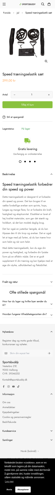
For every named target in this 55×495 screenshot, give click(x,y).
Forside (7, 12)
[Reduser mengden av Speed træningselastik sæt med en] (14, 94)
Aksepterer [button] (23, 489)
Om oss (6, 402)
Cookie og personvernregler (16, 417)
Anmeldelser (8, 407)
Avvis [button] (9, 489)
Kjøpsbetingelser (10, 412)
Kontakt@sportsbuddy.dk (14, 379)
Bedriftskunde (9, 422)
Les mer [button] (9, 481)
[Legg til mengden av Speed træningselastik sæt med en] (48, 94)
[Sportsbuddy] (28, 4)
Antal (5, 94)
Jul (18, 12)
